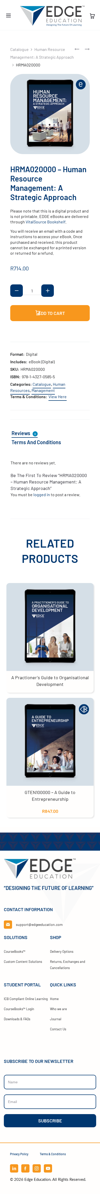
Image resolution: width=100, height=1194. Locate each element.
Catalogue (19, 49)
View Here (57, 396)
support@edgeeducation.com (39, 924)
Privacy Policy (19, 1154)
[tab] (28, 433)
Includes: (18, 361)
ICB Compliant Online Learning (26, 999)
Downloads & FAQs (17, 1019)
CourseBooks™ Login (19, 1009)
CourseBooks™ (14, 951)
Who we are (58, 1009)
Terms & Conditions (53, 1154)
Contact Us (58, 1029)
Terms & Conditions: (28, 396)
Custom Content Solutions (23, 961)
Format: (17, 354)
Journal (55, 1019)
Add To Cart (51, 313)
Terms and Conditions (36, 442)
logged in (41, 494)
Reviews (24, 433)
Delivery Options (61, 951)
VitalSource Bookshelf (45, 221)
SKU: (14, 369)
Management (43, 390)
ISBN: (15, 376)
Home (54, 999)
